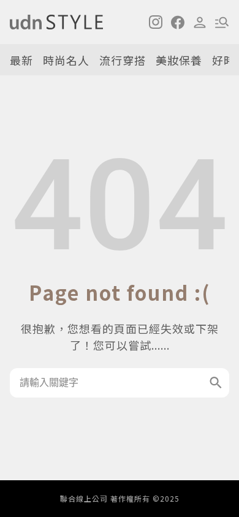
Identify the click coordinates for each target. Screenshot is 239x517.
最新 (21, 60)
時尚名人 (66, 60)
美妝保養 (179, 60)
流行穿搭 (122, 60)
